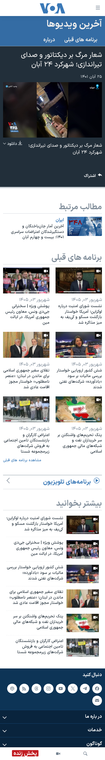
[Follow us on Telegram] (85, 688)
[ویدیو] (58, 753)
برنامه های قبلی (80, 40)
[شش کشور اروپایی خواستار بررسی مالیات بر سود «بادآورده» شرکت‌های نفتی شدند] (79, 345)
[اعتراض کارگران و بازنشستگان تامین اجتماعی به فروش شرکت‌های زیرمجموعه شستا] (26, 409)
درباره (49, 40)
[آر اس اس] (24, 688)
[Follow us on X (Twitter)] (72, 688)
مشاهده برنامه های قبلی (22, 460)
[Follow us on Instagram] (48, 688)
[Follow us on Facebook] (97, 688)
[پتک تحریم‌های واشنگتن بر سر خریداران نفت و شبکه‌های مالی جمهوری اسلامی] (79, 409)
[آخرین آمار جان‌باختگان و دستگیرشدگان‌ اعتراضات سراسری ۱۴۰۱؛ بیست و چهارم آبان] (84, 226)
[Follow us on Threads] (36, 688)
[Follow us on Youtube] (60, 688)
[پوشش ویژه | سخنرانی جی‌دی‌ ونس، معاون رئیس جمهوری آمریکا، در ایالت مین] (26, 280)
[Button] (93, 177)
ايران (60, 220)
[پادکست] (12, 688)
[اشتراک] (97, 700)
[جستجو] (85, 753)
